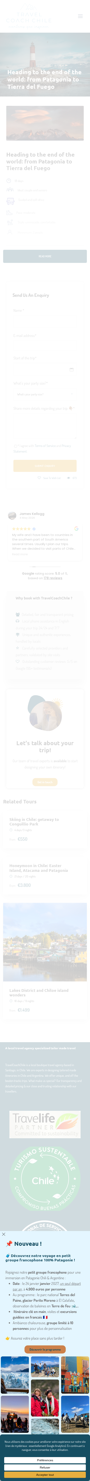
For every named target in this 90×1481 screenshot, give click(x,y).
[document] (45, 740)
